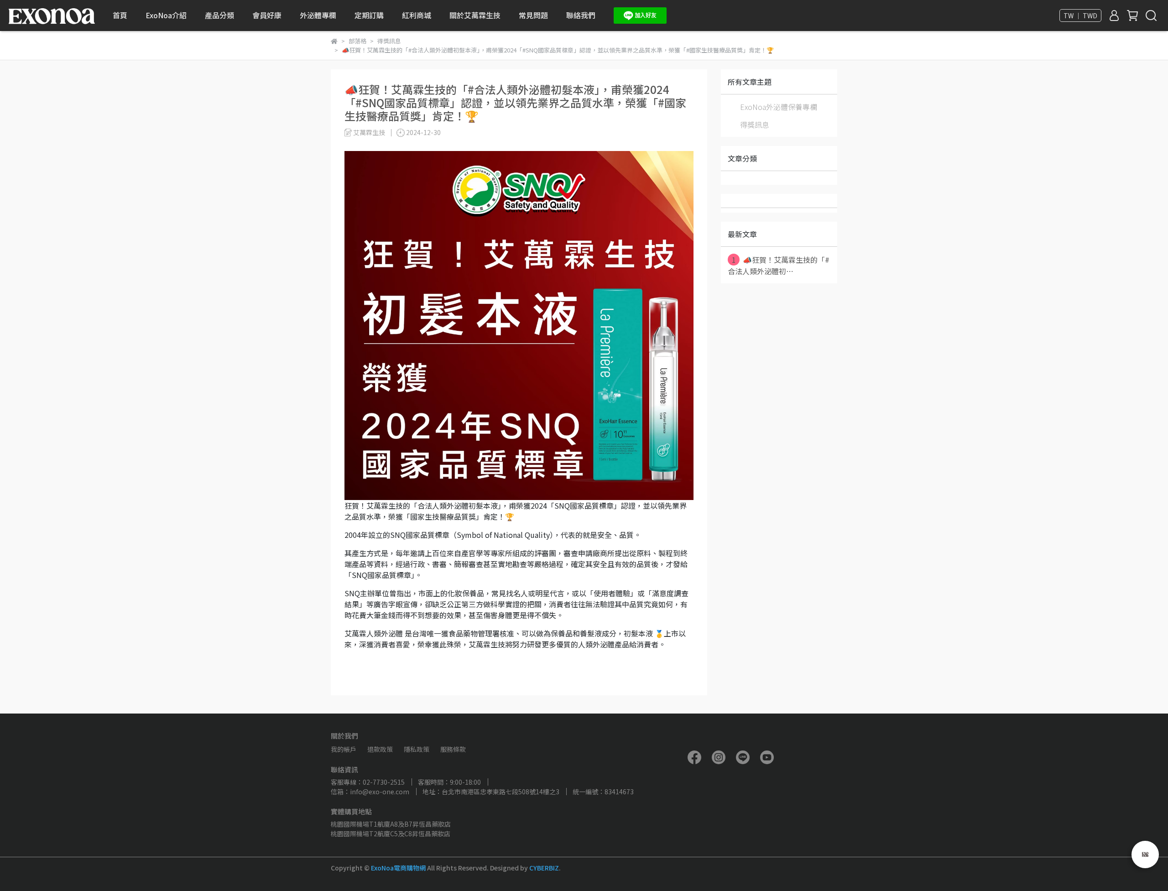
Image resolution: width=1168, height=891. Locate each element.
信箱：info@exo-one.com (370, 791)
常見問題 (533, 15)
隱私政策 (416, 749)
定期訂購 (369, 15)
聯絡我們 (580, 15)
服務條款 (453, 749)
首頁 (120, 15)
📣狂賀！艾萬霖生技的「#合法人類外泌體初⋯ (778, 265)
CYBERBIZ (544, 867)
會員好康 (267, 15)
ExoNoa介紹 (166, 15)
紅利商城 (416, 15)
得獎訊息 (754, 124)
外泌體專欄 (318, 15)
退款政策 (380, 749)
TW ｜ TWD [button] (1080, 15)
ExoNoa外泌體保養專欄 (778, 106)
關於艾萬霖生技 (475, 15)
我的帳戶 (343, 749)
